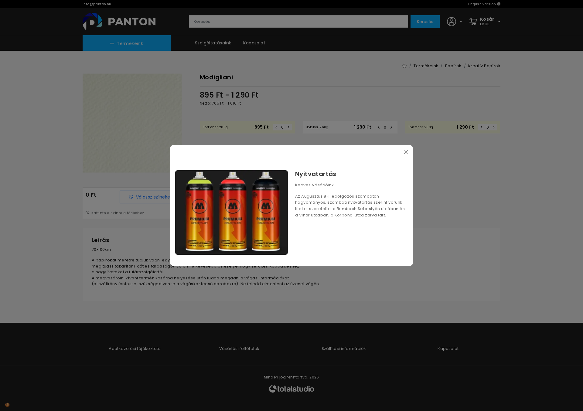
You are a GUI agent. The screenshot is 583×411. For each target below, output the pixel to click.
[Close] (405, 152)
